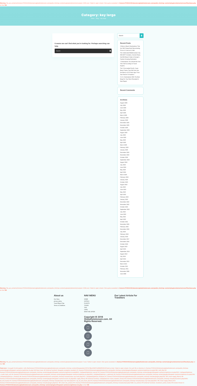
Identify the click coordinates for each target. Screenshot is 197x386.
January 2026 (124, 120)
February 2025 (124, 147)
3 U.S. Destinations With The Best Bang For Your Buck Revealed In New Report (130, 79)
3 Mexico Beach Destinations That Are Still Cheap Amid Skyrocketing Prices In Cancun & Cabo (130, 48)
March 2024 (123, 174)
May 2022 (123, 217)
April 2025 (123, 142)
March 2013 (123, 264)
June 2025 (123, 137)
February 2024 (124, 177)
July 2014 (123, 256)
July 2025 (123, 135)
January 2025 (124, 150)
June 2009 (123, 274)
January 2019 (124, 236)
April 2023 (123, 194)
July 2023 (123, 187)
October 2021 (124, 222)
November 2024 (124, 155)
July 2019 (123, 231)
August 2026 (123, 103)
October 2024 (124, 157)
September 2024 (125, 160)
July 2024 (123, 165)
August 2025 (123, 132)
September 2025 (125, 130)
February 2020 (124, 226)
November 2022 (124, 204)
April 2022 (123, 219)
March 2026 (123, 115)
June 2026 (123, 108)
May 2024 (123, 169)
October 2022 (124, 207)
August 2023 (123, 184)
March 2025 (123, 145)
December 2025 (124, 122)
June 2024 (123, 167)
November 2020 (124, 224)
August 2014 (123, 254)
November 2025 (124, 125)
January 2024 (124, 179)
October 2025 (124, 127)
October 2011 (124, 266)
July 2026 (123, 105)
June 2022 (123, 214)
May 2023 (123, 192)
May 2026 (123, 110)
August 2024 (123, 162)
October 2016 (124, 244)
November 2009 (124, 271)
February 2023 (124, 197)
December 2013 (124, 261)
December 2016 (124, 241)
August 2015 (123, 246)
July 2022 (123, 212)
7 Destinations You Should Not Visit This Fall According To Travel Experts (130, 64)
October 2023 (124, 182)
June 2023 (123, 189)
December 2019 (124, 229)
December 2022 (124, 202)
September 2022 (125, 209)
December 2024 (124, 152)
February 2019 (124, 234)
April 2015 (123, 249)
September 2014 (125, 251)
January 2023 (124, 199)
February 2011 (124, 269)
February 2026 (124, 117)
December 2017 (124, 239)
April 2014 (123, 259)
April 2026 (123, 113)
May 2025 (123, 140)
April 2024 (123, 172)
